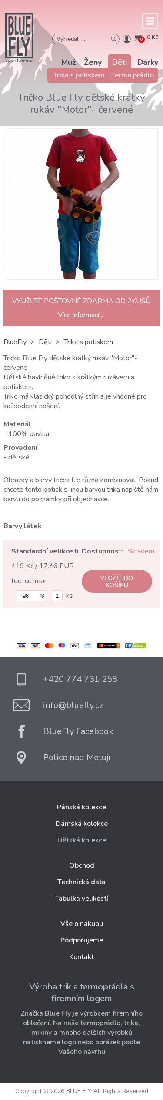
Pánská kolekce (81, 807)
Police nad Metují (76, 757)
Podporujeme (81, 940)
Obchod (81, 865)
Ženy (93, 62)
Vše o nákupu (81, 924)
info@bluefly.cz (73, 705)
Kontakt (81, 957)
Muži (69, 62)
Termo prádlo (132, 75)
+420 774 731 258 (80, 679)
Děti (119, 62)
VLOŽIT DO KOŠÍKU (116, 581)
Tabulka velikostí (81, 898)
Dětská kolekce (81, 840)
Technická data (81, 882)
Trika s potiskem (79, 75)
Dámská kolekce (82, 823)
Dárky (147, 62)
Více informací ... (81, 315)
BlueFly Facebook (78, 731)
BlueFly (15, 342)
